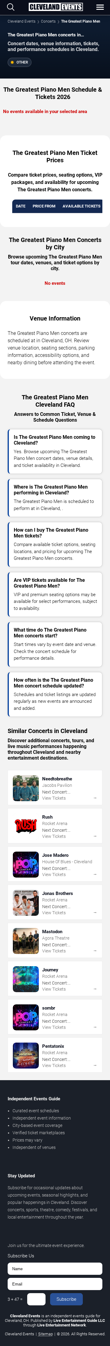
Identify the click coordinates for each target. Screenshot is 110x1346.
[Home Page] (55, 7)
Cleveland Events (21, 21)
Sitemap (45, 1334)
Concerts (48, 21)
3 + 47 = (15, 1299)
